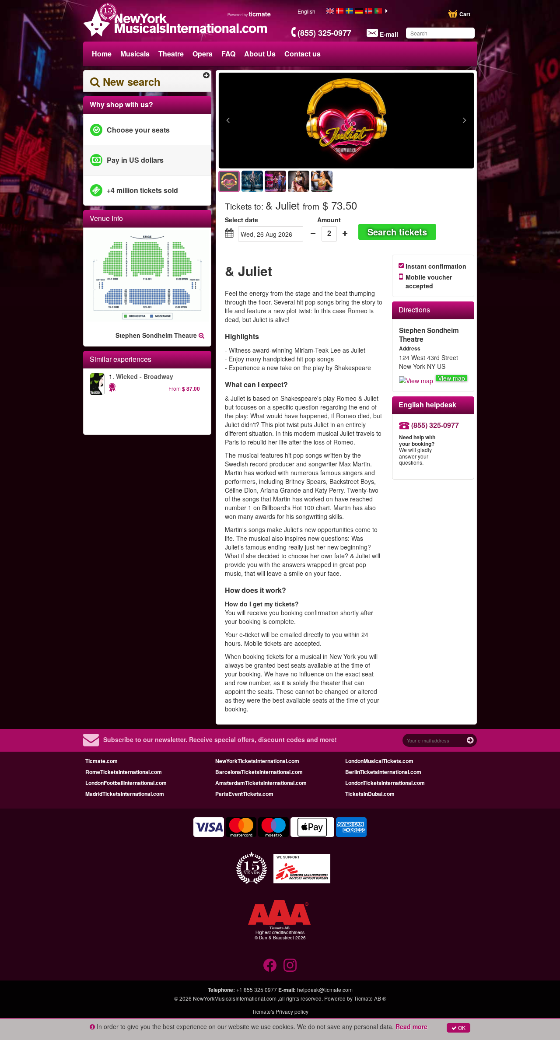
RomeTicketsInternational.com (123, 772)
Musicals (135, 54)
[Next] (416, 121)
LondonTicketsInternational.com (385, 783)
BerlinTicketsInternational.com (383, 772)
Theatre (171, 54)
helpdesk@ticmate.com (325, 989)
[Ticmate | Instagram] (290, 965)
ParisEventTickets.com (244, 794)
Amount (329, 219)
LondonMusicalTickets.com (379, 761)
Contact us (302, 54)
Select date (241, 219)
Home (102, 54)
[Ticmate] (249, 14)
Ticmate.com (101, 761)
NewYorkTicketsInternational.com (257, 761)
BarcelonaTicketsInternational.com (259, 772)
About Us (260, 54)
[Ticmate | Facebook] (269, 965)
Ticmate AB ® (370, 998)
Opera (202, 54)
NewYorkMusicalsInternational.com (235, 998)
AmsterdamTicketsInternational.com (261, 783)
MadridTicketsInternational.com (124, 794)
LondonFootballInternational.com (126, 783)
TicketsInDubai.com (370, 794)
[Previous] (275, 121)
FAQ (228, 54)
